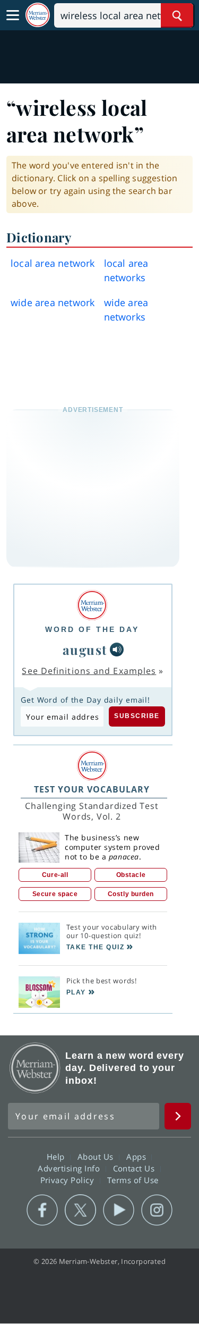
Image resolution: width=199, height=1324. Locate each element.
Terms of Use (133, 1180)
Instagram (156, 1210)
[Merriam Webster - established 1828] (37, 15)
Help (57, 1156)
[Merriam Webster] (92, 605)
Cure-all (55, 875)
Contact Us (135, 1168)
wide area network (52, 302)
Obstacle (130, 875)
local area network (53, 263)
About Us (96, 1156)
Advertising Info (70, 1168)
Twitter (80, 1210)
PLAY (76, 992)
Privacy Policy (68, 1180)
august (85, 649)
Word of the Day (92, 629)
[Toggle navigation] (12, 15)
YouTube (118, 1210)
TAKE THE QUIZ (95, 947)
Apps (137, 1156)
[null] (117, 649)
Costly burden (131, 894)
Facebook (42, 1210)
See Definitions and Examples (89, 671)
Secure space (55, 894)
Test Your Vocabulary (92, 789)
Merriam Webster (35, 1067)
